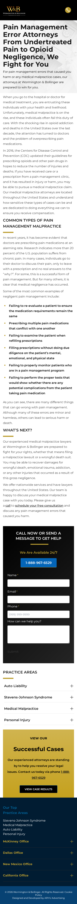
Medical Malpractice (18, 825)
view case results (38, 789)
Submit (13, 651)
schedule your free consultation (39, 505)
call (7, 505)
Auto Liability (12, 829)
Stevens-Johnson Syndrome (24, 820)
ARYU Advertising (54, 898)
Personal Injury (14, 834)
